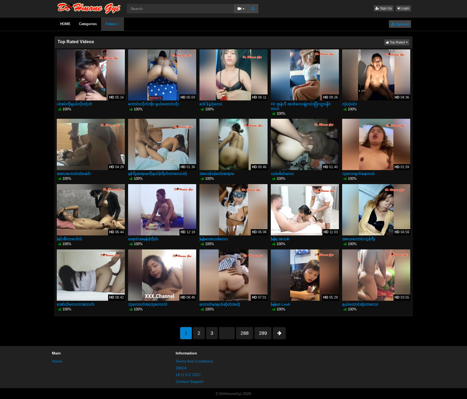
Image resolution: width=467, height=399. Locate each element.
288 (245, 333)
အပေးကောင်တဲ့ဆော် (74, 173)
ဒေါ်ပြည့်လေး (210, 104)
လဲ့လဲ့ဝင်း (349, 104)
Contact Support (190, 381)
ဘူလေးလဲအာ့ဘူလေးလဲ (147, 304)
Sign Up (385, 8)
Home (57, 361)
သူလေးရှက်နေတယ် (358, 173)
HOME (65, 24)
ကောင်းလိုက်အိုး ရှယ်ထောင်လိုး (153, 104)
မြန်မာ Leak (280, 304)
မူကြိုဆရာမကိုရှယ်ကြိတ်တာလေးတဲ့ (157, 173)
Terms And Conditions (194, 361)
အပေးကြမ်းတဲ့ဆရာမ (216, 173)
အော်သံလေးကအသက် (75, 304)
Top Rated (399, 42)
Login (404, 8)
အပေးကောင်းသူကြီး (358, 239)
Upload (402, 24)
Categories (88, 24)
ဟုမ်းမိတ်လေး (282, 173)
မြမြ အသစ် (280, 239)
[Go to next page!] (279, 333)
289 (263, 333)
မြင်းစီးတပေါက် (69, 239)
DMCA (181, 368)
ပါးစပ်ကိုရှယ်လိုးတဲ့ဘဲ (74, 104)
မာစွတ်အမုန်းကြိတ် (143, 239)
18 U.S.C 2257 (188, 375)
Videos (111, 24)
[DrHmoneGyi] (89, 7)
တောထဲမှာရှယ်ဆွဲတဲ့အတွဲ (219, 304)
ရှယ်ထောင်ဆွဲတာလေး (360, 304)
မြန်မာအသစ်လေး (213, 239)
